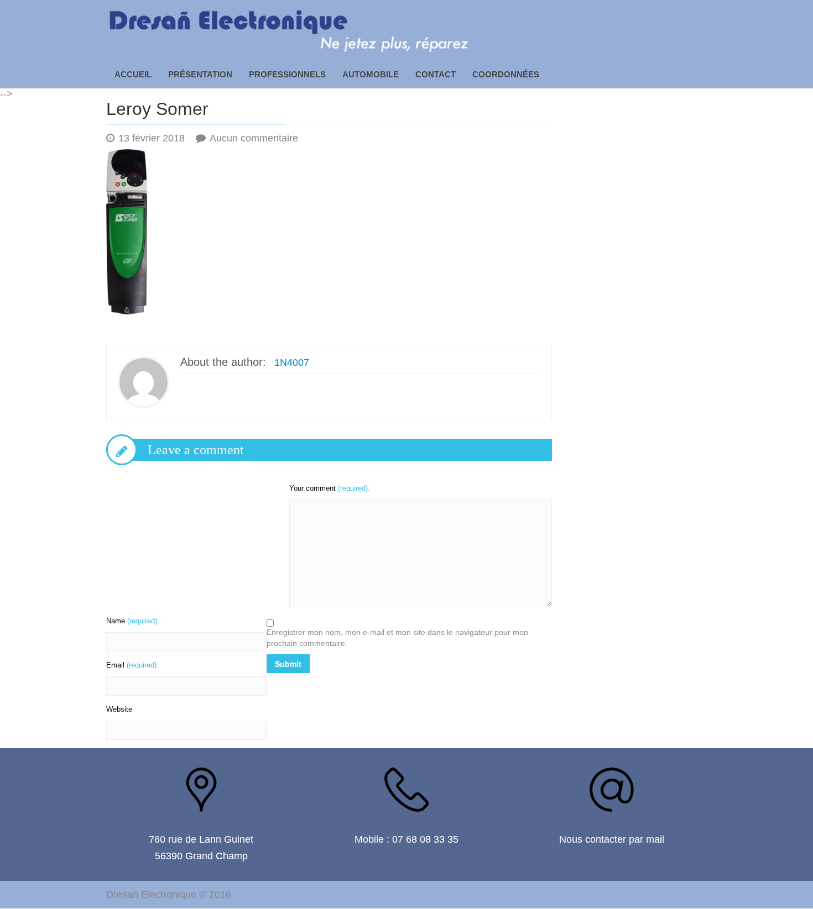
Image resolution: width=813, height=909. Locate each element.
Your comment (329, 488)
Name (132, 621)
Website (119, 709)
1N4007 (291, 362)
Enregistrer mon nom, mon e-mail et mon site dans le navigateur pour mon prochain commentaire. (397, 638)
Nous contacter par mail (611, 839)
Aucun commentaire (254, 138)
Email (132, 665)
